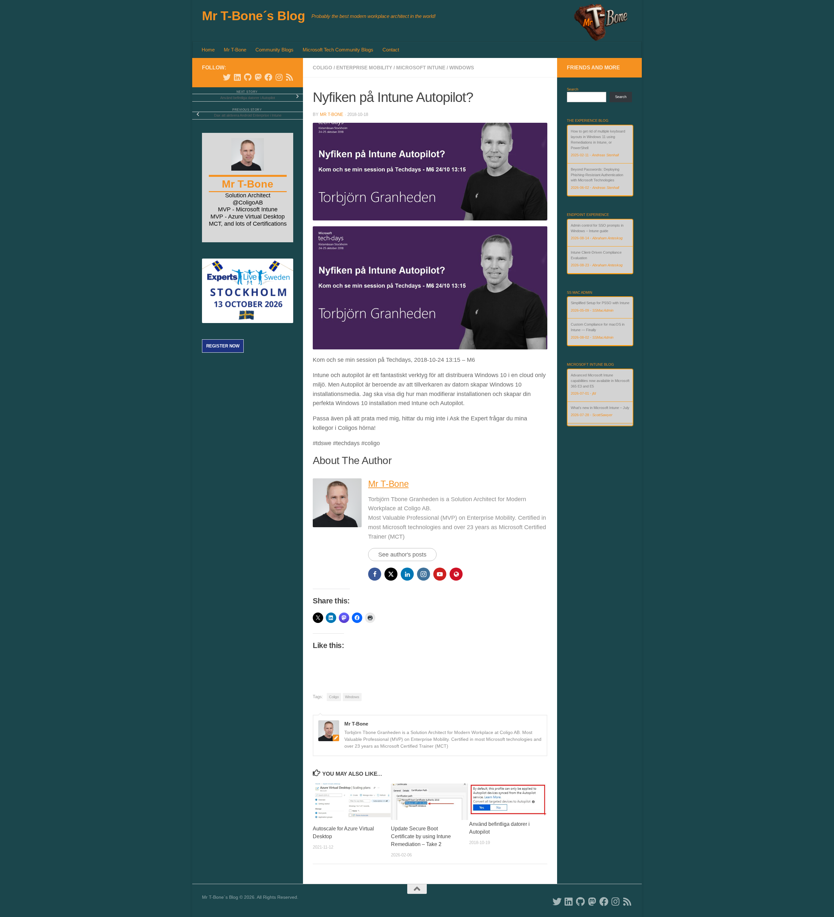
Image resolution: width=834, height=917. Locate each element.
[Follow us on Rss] (289, 77)
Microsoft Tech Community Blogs (338, 49)
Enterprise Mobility (364, 67)
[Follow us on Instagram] (279, 77)
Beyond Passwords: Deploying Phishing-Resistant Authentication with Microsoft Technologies (597, 174)
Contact (390, 49)
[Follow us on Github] (248, 77)
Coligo (322, 67)
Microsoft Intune (420, 67)
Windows (461, 67)
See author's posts (402, 554)
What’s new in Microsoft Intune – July (600, 408)
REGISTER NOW (222, 346)
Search (572, 89)
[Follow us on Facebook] (268, 77)
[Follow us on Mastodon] (258, 77)
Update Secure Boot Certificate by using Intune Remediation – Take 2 (421, 836)
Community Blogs (274, 49)
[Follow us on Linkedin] (237, 77)
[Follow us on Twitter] (227, 77)
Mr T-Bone (235, 49)
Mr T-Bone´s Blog (253, 15)
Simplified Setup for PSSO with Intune (600, 303)
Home (208, 49)
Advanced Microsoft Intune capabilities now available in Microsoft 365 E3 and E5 (600, 380)
